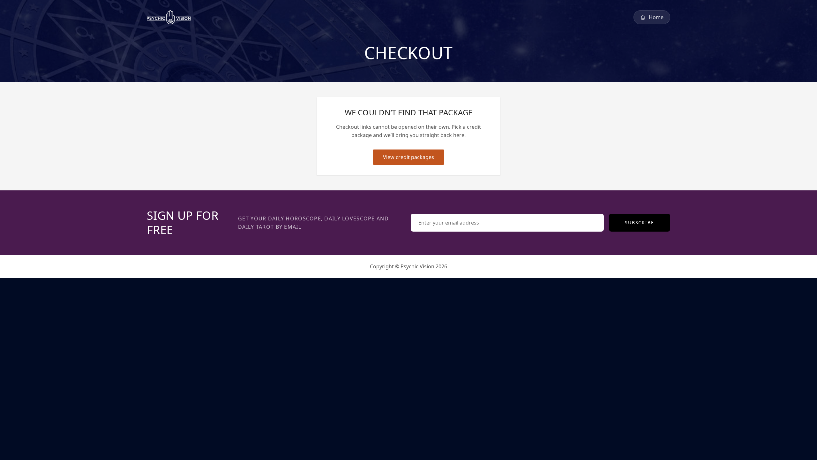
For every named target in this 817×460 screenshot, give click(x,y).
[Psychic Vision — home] (169, 17)
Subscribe (640, 222)
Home (656, 17)
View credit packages (408, 157)
